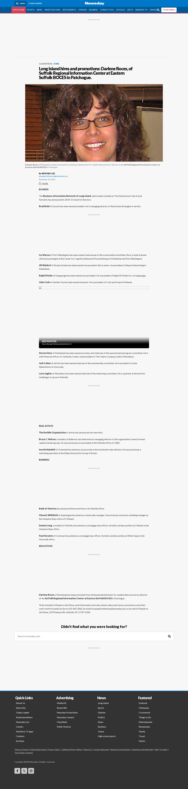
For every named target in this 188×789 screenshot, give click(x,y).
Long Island (18, 10)
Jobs (56, 63)
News (39, 10)
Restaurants (69, 10)
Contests (20, 736)
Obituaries (144, 707)
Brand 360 (62, 707)
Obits (130, 10)
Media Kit (61, 703)
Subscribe (20, 707)
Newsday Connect (65, 717)
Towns (101, 731)
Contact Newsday (101, 749)
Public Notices (64, 726)
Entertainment (145, 722)
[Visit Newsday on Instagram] (31, 771)
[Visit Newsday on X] (24, 771)
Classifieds (45, 63)
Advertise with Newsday (142, 749)
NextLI (142, 741)
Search (153, 10)
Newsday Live (22, 722)
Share (45, 183)
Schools (120, 10)
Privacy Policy (54, 749)
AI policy (164, 749)
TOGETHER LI (169, 10)
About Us (20, 703)
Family (142, 731)
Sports (30, 10)
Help (157, 749)
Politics (101, 717)
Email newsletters (24, 717)
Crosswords (144, 712)
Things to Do (107, 10)
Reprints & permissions (120, 749)
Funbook (143, 703)
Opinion (82, 10)
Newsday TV (141, 10)
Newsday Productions (67, 712)
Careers (19, 726)
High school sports (107, 736)
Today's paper (22, 712)
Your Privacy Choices (24, 752)
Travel (142, 736)
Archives (20, 741)
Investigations (52, 10)
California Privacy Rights (71, 749)
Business (93, 10)
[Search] (169, 636)
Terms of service (21, 749)
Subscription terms (38, 749)
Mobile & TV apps (24, 731)
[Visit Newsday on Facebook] (17, 771)
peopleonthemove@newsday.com (53, 176)
